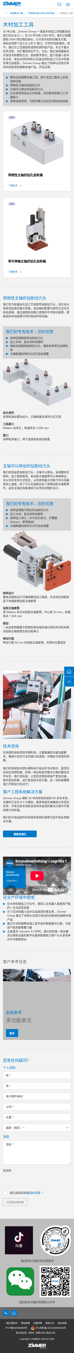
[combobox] (37, 1127)
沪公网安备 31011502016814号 (51, 1328)
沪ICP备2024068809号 (16, 1328)
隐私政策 (34, 1192)
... (4, 13)
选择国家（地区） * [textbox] (18, 1127)
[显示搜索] (59, 4)
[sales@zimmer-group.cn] (14, 1313)
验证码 (7, 1170)
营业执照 (62, 1323)
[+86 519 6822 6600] (6, 1313)
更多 (12, 1033)
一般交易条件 (11, 1323)
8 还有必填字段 (15, 1202)
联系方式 (50, 1323)
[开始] (12, 4)
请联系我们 (19, 834)
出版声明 (37, 1323)
